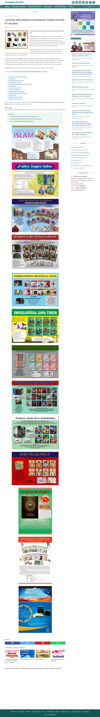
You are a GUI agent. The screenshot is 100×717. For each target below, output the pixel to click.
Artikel (71, 6)
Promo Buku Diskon (78, 168)
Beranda (7, 6)
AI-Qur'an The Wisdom (14, 89)
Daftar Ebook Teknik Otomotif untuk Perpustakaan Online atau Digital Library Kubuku (82, 112)
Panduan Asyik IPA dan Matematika (17, 76)
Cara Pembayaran (76, 711)
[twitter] (76, 2)
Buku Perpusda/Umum (60, 6)
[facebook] (73, 2)
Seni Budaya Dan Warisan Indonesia (17, 93)
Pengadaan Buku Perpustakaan (81, 165)
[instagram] (83, 2)
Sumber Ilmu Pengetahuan (15, 99)
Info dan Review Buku (79, 157)
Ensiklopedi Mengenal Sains (15, 97)
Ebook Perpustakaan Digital (80, 155)
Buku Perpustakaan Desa (19, 6)
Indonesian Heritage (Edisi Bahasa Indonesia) (20, 84)
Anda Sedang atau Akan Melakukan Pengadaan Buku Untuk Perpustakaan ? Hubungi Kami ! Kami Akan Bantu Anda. (82, 72)
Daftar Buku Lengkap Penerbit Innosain (82, 79)
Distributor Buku (14, 2)
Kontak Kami (14, 711)
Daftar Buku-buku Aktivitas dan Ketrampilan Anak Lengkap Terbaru (25, 119)
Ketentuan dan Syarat (65, 711)
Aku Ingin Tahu (12, 95)
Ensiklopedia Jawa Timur (14, 82)
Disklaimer (28, 711)
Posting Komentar (9, 27)
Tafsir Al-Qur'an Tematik (14, 88)
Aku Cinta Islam (12, 86)
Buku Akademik (48, 6)
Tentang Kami (21, 711)
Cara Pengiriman (85, 711)
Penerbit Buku (77, 163)
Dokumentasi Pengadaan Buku (81, 152)
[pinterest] (42, 643)
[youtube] (79, 2)
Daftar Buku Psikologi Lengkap (80, 87)
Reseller (57, 711)
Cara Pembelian (50, 711)
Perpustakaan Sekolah (34, 6)
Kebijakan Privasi (36, 711)
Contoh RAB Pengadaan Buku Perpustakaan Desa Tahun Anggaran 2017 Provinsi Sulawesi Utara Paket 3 (82, 123)
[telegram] (93, 2)
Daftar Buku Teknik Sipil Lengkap (81, 63)
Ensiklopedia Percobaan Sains (16, 80)
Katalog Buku (77, 160)
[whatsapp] (90, 2)
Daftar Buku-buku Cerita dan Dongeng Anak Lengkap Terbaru (24, 116)
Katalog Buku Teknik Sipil (78, 103)
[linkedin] (86, 2)
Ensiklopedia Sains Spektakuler (16, 91)
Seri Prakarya (11, 78)
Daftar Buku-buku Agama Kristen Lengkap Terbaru (22, 121)
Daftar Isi (43, 711)
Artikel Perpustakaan (78, 147)
